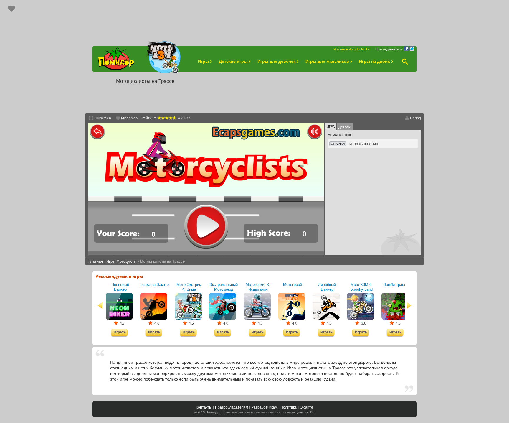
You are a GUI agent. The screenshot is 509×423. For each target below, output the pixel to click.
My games (129, 118)
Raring (415, 118)
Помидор (212, 412)
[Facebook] (406, 48)
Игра (331, 126)
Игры (203, 61)
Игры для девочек (276, 61)
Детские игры (233, 61)
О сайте (306, 407)
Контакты (204, 407)
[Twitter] (411, 48)
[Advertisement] (254, 20)
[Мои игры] (11, 8)
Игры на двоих (374, 61)
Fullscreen (102, 118)
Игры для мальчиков (327, 61)
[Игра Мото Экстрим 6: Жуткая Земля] (163, 57)
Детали (344, 127)
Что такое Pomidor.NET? (351, 49)
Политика (288, 407)
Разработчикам (264, 407)
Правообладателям (231, 407)
